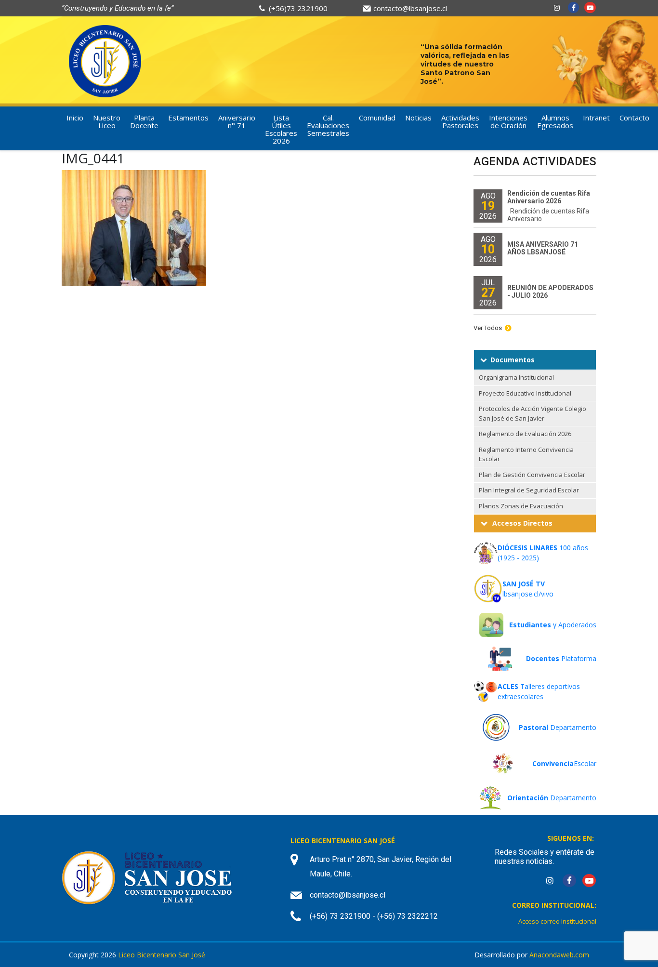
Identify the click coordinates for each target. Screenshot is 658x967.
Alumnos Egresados (555, 121)
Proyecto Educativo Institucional (525, 393)
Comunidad (377, 117)
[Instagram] (557, 7)
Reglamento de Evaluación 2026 (525, 433)
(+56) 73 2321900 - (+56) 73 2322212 (374, 916)
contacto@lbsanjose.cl (410, 8)
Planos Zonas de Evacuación (521, 506)
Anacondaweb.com (559, 954)
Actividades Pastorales (460, 121)
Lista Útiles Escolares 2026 (281, 129)
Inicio (74, 117)
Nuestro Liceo (106, 121)
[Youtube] (590, 7)
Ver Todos (488, 327)
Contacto (634, 117)
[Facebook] (573, 7)
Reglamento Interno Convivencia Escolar (526, 454)
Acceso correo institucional (557, 921)
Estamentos (188, 117)
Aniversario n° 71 (236, 121)
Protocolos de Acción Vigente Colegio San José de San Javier (532, 413)
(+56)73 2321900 (298, 8)
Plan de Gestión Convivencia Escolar (532, 474)
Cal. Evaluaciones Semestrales (328, 125)
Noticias (418, 117)
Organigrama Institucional (516, 377)
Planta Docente (144, 121)
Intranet (596, 117)
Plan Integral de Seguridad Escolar (529, 490)
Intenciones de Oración (508, 121)
